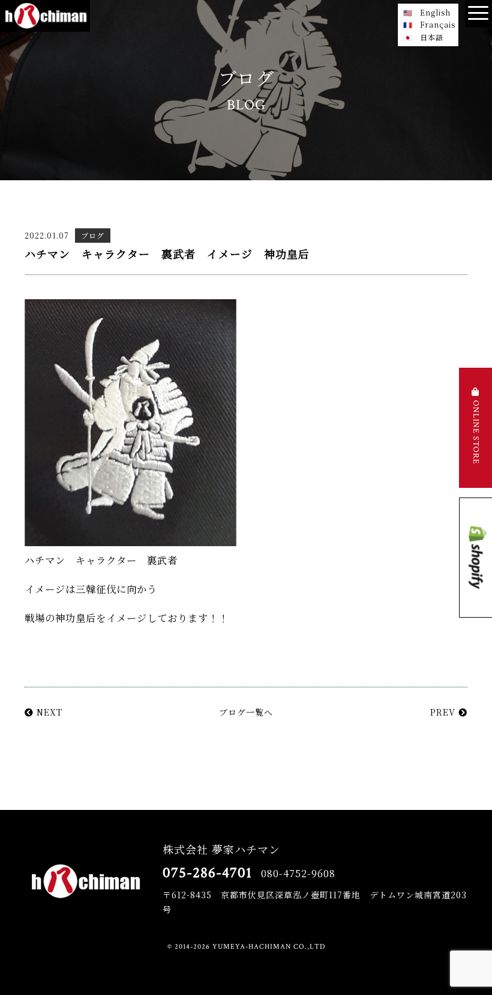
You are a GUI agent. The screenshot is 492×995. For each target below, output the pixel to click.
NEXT (48, 712)
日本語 (431, 37)
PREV (444, 712)
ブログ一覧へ (246, 712)
